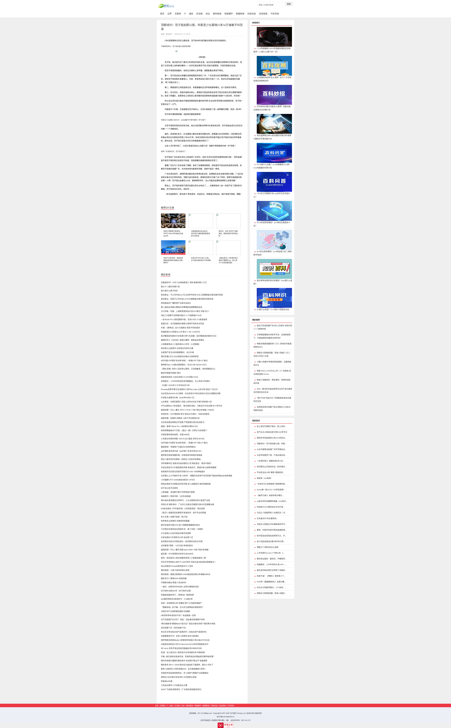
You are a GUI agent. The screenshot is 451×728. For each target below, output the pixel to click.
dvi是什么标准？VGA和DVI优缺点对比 (273, 310)
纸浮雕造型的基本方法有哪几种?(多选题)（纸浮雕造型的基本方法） (189, 335)
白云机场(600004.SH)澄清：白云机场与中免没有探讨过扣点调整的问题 (190, 393)
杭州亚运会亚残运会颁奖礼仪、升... (271, 536)
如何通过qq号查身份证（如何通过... (271, 467)
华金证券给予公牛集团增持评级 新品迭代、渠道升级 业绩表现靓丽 (188, 467)
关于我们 (233, 713)
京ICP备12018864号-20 (225, 716)
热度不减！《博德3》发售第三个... (271, 576)
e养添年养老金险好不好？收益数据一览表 (178, 615)
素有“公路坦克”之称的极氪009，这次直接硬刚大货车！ (184, 668)
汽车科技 (274, 13)
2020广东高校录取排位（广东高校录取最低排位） (182, 689)
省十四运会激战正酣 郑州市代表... (271, 541)
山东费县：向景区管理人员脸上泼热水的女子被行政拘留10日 (186, 401)
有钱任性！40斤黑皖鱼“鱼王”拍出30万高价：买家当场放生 (185, 414)
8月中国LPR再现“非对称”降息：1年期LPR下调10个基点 (184, 360)
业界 (169, 13)
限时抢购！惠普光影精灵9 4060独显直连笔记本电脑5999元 (185, 574)
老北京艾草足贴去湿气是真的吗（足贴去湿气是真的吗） (184, 631)
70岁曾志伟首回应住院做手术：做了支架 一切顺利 (182, 529)
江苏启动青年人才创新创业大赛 (174, 685)
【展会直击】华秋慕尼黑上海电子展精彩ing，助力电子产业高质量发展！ (228, 260)
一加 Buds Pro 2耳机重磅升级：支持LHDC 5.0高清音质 (184, 319)
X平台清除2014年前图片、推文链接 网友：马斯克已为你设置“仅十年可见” (192, 405)
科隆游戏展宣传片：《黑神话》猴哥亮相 (177, 594)
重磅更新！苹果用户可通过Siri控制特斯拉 (178, 446)
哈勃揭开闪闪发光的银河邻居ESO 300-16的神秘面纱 (183, 471)
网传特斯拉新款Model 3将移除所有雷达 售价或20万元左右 (185, 640)
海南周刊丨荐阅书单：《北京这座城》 (176, 496)
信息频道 (263, 13)
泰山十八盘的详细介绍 (170, 286)
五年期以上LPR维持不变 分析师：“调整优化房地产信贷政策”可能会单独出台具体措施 (196, 475)
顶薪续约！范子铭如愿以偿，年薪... (271, 444)
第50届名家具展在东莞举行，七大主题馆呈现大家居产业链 (185, 500)
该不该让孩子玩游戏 (169, 488)
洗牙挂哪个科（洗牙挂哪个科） (174, 627)
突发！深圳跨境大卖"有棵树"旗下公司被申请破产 (181, 603)
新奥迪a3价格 (166, 681)
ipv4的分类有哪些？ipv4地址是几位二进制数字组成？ (272, 253)
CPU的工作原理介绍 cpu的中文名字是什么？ (271, 195)
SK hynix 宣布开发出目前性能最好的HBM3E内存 (181, 648)
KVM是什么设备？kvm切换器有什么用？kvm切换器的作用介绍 (272, 166)
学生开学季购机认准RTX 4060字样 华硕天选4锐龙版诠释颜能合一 (188, 562)
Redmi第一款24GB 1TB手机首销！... (272, 490)
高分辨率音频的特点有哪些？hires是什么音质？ (272, 282)
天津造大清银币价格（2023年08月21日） (178, 397)
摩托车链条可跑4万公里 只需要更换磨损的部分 (180, 525)
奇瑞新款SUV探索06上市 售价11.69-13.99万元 (180, 331)
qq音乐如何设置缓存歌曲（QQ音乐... (272, 501)
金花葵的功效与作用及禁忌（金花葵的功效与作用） (182, 541)
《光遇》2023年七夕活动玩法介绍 (175, 385)
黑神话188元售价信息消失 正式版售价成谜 (178, 677)
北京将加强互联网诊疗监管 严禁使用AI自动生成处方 (182, 422)
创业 (208, 13)
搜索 (289, 4)
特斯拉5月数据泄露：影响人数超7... (271, 593)
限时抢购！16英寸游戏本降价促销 (175, 570)
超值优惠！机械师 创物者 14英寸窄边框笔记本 (180, 418)
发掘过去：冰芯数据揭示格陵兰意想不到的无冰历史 (182, 323)
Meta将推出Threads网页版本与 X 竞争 (177, 566)
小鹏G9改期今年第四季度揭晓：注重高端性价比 (272, 363)
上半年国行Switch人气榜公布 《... (270, 553)
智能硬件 (228, 13)
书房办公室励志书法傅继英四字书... (271, 524)
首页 (163, 13)
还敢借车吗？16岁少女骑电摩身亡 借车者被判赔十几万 (184, 282)
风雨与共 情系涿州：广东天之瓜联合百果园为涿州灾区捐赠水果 (187, 504)
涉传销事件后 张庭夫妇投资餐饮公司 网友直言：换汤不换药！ (187, 463)
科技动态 (251, 13)
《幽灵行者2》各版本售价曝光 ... (270, 495)
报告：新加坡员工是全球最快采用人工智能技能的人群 (183, 557)
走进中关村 (251, 713)
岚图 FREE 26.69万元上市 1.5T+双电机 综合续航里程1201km (272, 372)
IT (185, 13)
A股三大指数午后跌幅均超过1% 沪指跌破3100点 (181, 315)
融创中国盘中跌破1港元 (171, 372)
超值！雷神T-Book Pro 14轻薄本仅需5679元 (179, 426)
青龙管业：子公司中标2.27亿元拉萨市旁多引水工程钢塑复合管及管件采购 (192, 294)
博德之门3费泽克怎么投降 (267, 547)
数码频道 (217, 13)
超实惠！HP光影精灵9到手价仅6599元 (177, 553)
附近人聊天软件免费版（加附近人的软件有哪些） (181, 459)
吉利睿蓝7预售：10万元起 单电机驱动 (177, 545)
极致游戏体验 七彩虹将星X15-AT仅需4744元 (179, 377)
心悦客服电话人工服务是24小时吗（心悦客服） (181, 344)
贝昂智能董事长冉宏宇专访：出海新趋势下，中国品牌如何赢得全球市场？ (272, 336)
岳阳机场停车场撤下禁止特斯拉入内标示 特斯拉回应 (272, 408)
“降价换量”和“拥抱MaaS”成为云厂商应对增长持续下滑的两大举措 (188, 623)
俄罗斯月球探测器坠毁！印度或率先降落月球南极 (181, 455)
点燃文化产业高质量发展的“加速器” (175, 611)
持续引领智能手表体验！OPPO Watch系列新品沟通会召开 (173, 233)
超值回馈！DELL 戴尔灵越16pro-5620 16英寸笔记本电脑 (184, 549)
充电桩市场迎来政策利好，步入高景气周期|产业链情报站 (184, 673)
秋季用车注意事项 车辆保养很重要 (175, 520)
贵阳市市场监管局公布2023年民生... (271, 438)
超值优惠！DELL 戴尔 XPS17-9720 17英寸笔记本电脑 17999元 (187, 409)
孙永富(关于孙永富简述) (267, 518)
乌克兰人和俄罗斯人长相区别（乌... (271, 513)
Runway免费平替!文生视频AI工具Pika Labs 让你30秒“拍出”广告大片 (189, 389)
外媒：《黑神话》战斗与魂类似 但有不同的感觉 (180, 327)
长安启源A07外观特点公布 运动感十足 (177, 537)
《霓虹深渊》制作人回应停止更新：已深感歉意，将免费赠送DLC (188, 368)
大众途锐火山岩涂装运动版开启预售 (176, 533)
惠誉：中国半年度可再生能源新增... (271, 530)
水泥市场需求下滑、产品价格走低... (271, 455)
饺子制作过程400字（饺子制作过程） (176, 590)
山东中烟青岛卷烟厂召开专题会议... (271, 449)
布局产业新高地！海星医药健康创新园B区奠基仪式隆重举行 (173, 260)
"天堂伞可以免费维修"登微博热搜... (271, 484)
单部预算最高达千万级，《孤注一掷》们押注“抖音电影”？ (184, 430)
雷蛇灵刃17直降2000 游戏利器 (174, 578)
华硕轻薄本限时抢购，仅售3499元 (175, 434)
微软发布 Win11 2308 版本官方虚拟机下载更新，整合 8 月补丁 (187, 664)
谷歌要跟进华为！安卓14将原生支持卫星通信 (180, 636)
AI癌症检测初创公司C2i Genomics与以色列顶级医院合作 (184, 644)
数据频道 (240, 13)
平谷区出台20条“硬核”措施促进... (270, 472)
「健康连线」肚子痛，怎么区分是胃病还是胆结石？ (182, 607)
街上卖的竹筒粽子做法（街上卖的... (271, 426)
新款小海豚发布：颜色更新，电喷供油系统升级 (272, 381)
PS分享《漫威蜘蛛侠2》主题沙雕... (271, 582)
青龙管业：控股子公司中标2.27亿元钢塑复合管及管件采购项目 (187, 298)
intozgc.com (241, 713)
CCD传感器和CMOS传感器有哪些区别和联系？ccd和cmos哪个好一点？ (272, 50)
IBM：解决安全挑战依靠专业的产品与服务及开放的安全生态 (272, 390)
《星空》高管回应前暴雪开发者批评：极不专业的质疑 (183, 512)
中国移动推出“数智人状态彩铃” (174, 582)
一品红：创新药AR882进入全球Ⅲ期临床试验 (180, 586)
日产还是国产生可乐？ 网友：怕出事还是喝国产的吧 (183, 619)
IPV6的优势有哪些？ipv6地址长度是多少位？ (271, 224)
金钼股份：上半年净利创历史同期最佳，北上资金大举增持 (185, 381)
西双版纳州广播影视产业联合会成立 (176, 303)
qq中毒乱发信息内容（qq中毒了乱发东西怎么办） (182, 451)
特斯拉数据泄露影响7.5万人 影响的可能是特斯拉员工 (272, 345)
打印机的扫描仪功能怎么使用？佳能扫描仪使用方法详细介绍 (272, 108)
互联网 (178, 13)
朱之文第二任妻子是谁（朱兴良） (175, 516)
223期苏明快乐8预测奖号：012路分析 (177, 599)
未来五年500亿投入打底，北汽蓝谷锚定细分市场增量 (201, 259)
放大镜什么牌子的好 (169, 290)
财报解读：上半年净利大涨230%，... (272, 564)
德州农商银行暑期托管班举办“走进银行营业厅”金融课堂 (184, 660)
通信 (191, 13)
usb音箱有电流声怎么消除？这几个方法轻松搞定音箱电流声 (272, 79)
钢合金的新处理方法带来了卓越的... (271, 570)
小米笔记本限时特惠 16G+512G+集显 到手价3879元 (182, 438)
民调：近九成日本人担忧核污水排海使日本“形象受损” (183, 652)
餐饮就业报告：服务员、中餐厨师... (271, 559)
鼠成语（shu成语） (264, 478)
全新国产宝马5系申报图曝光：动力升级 (177, 352)
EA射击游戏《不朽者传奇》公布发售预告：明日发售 (183, 508)
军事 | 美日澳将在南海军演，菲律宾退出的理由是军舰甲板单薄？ (188, 656)
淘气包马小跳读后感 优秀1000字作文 (272, 432)
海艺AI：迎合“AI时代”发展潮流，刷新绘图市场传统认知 (228, 233)
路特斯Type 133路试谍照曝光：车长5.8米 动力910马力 (184, 364)
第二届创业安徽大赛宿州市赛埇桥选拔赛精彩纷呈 (181, 307)
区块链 (199, 13)
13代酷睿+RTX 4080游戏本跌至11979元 (178, 479)
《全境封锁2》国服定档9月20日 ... (271, 461)
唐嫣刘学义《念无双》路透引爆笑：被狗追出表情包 (182, 340)
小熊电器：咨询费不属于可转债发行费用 (178, 492)
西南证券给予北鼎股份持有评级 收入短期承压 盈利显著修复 (186, 483)
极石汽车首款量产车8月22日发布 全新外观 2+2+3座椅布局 (272, 327)
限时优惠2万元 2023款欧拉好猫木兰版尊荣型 (180, 356)
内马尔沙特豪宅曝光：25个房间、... (271, 587)
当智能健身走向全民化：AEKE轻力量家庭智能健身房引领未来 (200, 233)
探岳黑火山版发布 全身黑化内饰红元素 (177, 348)
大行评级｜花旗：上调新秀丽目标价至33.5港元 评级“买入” (185, 311)
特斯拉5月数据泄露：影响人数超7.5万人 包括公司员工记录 (271, 354)
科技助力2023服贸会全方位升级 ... (271, 507)
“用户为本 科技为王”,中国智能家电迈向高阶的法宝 (272, 399)
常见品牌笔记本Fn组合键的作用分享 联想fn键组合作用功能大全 (272, 137)
